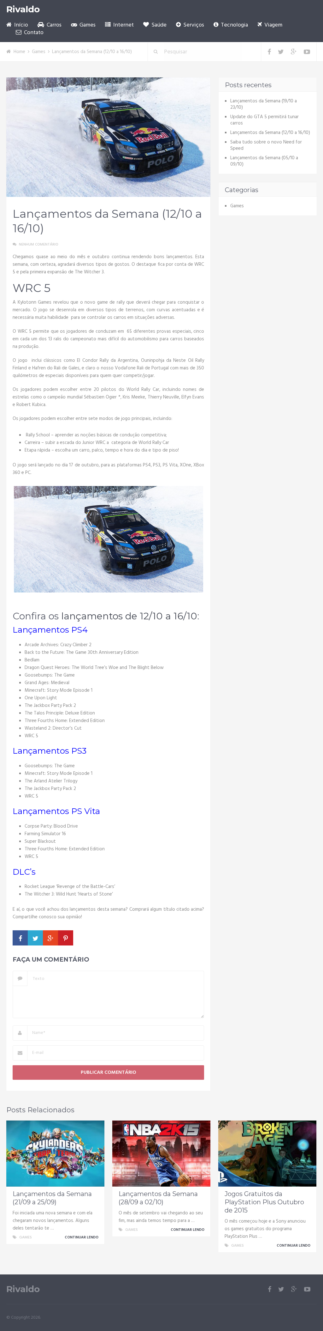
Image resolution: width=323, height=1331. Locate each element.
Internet (123, 25)
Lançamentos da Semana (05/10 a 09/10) (264, 161)
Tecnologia (234, 25)
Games (87, 25)
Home (19, 52)
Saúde (158, 25)
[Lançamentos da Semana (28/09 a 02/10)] (161, 1154)
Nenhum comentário (38, 244)
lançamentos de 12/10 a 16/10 (129, 616)
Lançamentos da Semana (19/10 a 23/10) (263, 104)
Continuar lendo (82, 1237)
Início (20, 25)
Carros (53, 25)
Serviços (193, 25)
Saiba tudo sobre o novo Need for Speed (266, 145)
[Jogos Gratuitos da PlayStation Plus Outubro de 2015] (267, 1154)
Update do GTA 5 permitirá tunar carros (264, 120)
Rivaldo (23, 9)
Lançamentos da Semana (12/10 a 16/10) (270, 133)
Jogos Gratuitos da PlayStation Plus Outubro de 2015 (264, 1202)
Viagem (272, 25)
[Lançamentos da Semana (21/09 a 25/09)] (55, 1154)
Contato (33, 33)
